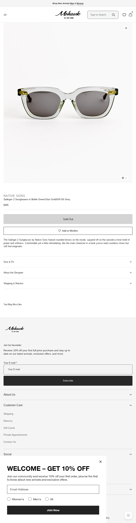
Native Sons (14, 195)
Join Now (53, 510)
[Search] (113, 14)
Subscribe (68, 380)
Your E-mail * (10, 362)
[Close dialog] (100, 461)
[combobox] (100, 14)
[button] (130, 15)
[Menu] (5, 15)
